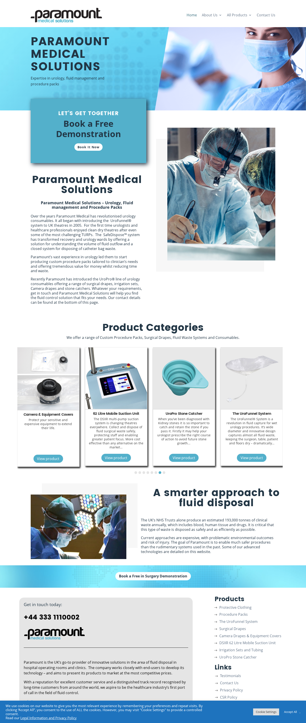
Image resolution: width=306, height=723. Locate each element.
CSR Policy (228, 698)
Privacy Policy (231, 691)
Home (192, 15)
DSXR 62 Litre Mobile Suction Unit (247, 643)
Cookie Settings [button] (266, 712)
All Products (237, 15)
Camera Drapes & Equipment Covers (250, 636)
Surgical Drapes (265, 414)
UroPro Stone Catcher (129, 414)
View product (61, 457)
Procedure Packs (233, 615)
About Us (210, 15)
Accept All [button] (290, 712)
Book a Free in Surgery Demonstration (153, 576)
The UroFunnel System (197, 414)
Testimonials (230, 676)
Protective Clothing (235, 608)
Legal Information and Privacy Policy (48, 718)
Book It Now (88, 147)
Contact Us (266, 15)
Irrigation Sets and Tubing (241, 650)
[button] (135, 472)
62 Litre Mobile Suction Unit (62, 414)
